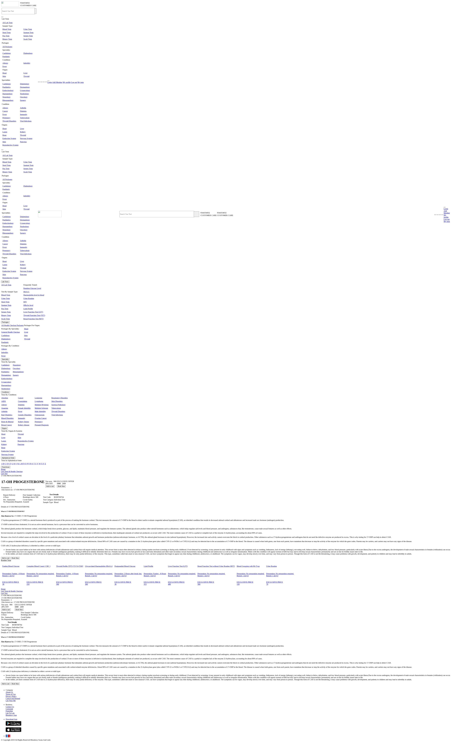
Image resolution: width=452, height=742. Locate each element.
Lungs (4, 132)
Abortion (4, 398)
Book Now (61, 486)
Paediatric (6, 57)
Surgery (23, 100)
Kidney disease (23, 425)
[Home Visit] (440, 214)
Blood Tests (6, 29)
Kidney (23, 132)
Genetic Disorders (24, 415)
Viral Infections (25, 121)
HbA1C (26, 292)
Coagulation (22, 401)
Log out (74, 82)
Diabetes (23, 111)
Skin (4, 76)
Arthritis (23, 108)
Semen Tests (28, 36)
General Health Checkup (10, 332)
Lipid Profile (28, 309)
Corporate (9, 709)
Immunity (23, 114)
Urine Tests (27, 29)
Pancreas (23, 142)
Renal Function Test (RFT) (33, 319)
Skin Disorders (57, 401)
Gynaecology (25, 90)
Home (3, 469)
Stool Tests (6, 33)
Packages (5, 322)
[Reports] (437, 214)
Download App (11, 719)
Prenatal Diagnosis (42, 425)
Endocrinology (8, 90)
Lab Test (4, 474)
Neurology (6, 97)
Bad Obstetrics (6, 415)
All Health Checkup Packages (12, 325)
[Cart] (442, 214)
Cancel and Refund (13, 699)
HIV (25, 302)
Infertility (26, 63)
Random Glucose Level (32, 288)
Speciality (5, 359)
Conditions (5, 392)
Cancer (5, 111)
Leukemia (38, 398)
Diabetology (28, 53)
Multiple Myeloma (41, 405)
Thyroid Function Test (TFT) (34, 315)
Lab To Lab (10, 713)
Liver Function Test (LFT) (33, 312)
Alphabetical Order (8, 458)
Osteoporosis (39, 415)
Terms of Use (11, 694)
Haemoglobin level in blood (33, 295)
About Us (9, 692)
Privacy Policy (11, 696)
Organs (4, 428)
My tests (80, 82)
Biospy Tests (7, 39)
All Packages (7, 47)
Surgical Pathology (58, 405)
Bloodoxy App (11, 715)
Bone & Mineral (7, 422)
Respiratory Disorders (59, 398)
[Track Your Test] (435, 214)
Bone (4, 135)
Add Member (57, 82)
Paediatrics (6, 87)
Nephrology (24, 94)
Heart (4, 73)
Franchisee (5, 467)
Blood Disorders (7, 418)
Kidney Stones (23, 422)
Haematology (7, 94)
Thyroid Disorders (9, 121)
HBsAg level (28, 305)
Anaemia (4, 408)
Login (49, 82)
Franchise (9, 711)
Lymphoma (39, 401)
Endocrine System (9, 138)
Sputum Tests (28, 33)
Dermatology (25, 87)
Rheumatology (7, 100)
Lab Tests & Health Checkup (12, 471)
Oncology (23, 97)
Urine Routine (28, 298)
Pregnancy (6, 118)
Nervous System (26, 138)
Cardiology (6, 53)
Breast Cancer (6, 425)
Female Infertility (24, 408)
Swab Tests (27, 39)
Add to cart (50, 486)
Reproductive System (10, 145)
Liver (25, 73)
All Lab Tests (7, 23)
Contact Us (10, 707)
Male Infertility (40, 411)
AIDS (3, 401)
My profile (67, 82)
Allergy (5, 63)
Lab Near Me (11, 701)
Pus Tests (5, 36)
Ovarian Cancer (40, 418)
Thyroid (26, 76)
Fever (4, 66)
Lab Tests (5, 282)
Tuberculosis (24, 118)
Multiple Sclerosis (41, 408)
